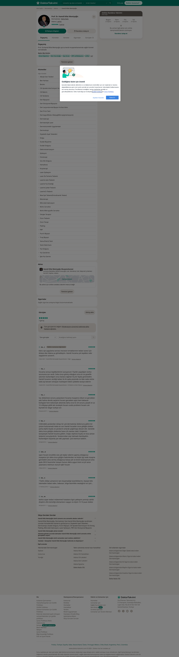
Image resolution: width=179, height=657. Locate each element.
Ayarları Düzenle (98, 98)
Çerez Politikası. (109, 92)
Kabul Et (112, 97)
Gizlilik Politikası (97, 92)
